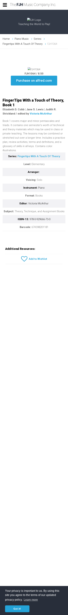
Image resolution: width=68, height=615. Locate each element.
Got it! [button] (17, 608)
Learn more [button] (31, 599)
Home (6, 38)
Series (37, 38)
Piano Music (22, 38)
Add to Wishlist (37, 258)
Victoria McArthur (41, 113)
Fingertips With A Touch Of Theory (23, 43)
